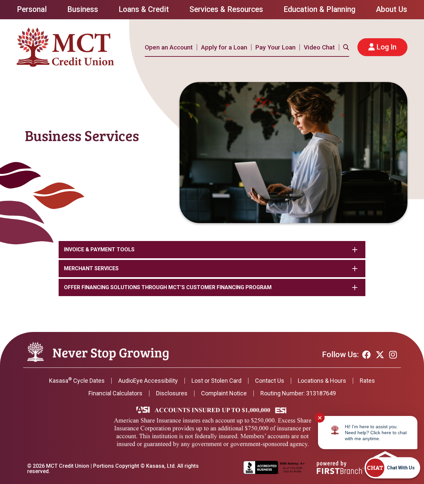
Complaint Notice (224, 393)
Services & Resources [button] (226, 9)
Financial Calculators (115, 393)
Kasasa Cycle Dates (77, 380)
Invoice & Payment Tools (99, 249)
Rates (367, 380)
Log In (386, 47)
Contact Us (269, 380)
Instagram (393, 354)
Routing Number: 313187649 (298, 393)
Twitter (380, 354)
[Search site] (346, 47)
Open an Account (169, 47)
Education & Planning (319, 9)
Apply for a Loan (224, 47)
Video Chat (319, 47)
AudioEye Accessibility (148, 380)
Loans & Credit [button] (144, 9)
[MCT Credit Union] (65, 46)
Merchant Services (91, 268)
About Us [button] (391, 9)
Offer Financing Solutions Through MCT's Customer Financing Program (168, 287)
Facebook (366, 354)
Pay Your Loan (275, 47)
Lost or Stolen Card (216, 380)
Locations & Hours (322, 380)
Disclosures (171, 393)
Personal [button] (32, 9)
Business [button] (82, 9)
